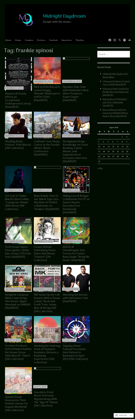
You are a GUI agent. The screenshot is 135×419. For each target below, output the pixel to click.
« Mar (100, 168)
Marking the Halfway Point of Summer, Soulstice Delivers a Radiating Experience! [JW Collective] (47, 354)
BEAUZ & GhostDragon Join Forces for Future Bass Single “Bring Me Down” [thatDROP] (76, 254)
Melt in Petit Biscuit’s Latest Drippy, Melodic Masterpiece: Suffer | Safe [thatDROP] (47, 94)
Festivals (53, 40)
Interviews (67, 40)
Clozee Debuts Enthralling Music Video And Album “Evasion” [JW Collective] (45, 254)
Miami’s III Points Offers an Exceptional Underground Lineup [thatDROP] (18, 100)
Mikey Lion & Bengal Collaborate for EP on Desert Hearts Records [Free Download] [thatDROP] (76, 204)
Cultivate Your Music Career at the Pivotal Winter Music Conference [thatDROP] (47, 148)
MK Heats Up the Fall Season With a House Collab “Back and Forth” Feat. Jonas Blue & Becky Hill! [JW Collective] (47, 303)
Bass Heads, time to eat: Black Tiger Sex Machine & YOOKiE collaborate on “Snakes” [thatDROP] (46, 203)
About (8, 40)
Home (18, 40)
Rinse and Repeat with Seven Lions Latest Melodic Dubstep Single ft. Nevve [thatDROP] (115, 112)
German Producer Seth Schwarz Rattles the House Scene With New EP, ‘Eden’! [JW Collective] (18, 352)
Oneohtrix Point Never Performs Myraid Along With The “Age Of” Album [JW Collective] (46, 399)
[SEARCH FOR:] (113, 54)
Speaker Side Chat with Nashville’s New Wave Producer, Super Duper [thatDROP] (75, 94)
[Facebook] (109, 38)
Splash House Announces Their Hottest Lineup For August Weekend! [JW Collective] (16, 404)
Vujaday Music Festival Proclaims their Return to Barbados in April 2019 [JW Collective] (75, 353)
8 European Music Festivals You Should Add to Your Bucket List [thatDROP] (116, 91)
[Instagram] (114, 38)
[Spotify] (124, 38)
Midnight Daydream (64, 16)
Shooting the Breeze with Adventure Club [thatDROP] (75, 298)
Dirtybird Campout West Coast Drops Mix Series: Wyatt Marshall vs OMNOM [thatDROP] (17, 301)
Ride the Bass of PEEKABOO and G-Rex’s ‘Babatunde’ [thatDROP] (115, 102)
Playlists (80, 40)
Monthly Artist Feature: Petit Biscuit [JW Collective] (18, 145)
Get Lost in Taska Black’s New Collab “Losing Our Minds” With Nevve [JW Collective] (17, 203)
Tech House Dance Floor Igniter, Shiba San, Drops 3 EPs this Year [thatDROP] (18, 252)
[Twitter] (119, 38)
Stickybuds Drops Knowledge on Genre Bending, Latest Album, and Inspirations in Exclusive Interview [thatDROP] (75, 151)
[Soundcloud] (129, 38)
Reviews (41, 40)
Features (29, 40)
